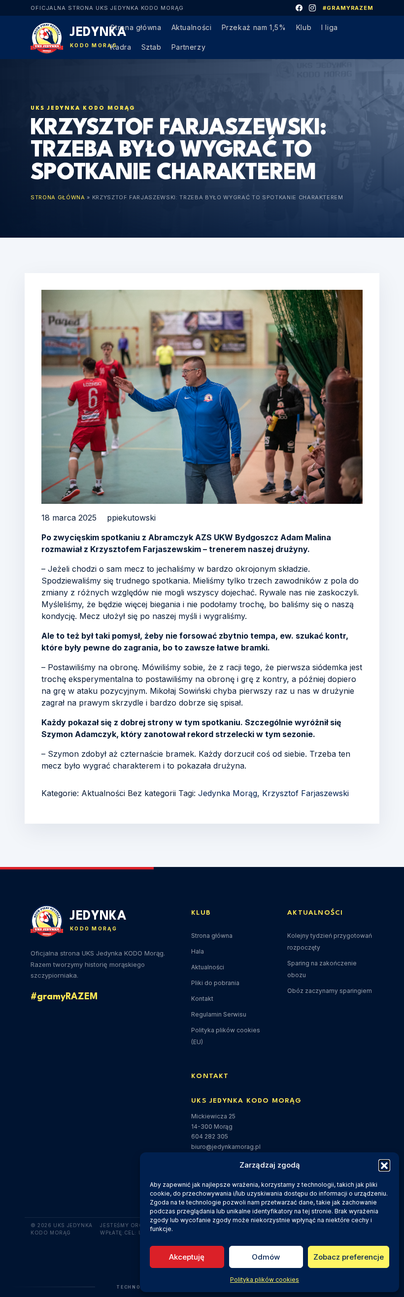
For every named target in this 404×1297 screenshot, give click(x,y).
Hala (197, 951)
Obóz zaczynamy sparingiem (329, 990)
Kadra (120, 47)
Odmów (266, 1257)
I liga (329, 27)
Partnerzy (188, 47)
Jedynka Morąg (227, 793)
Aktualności (191, 27)
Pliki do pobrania (215, 983)
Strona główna (135, 27)
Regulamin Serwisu (218, 1014)
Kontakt (202, 998)
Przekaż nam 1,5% (254, 27)
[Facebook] (299, 8)
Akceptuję (186, 1257)
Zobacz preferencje (348, 1257)
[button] (384, 1165)
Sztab (151, 47)
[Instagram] (312, 8)
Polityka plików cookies (264, 1279)
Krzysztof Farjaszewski (305, 793)
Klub (304, 27)
